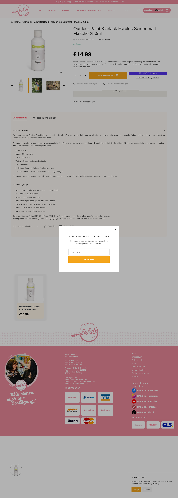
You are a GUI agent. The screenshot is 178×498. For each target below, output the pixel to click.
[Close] (115, 229)
